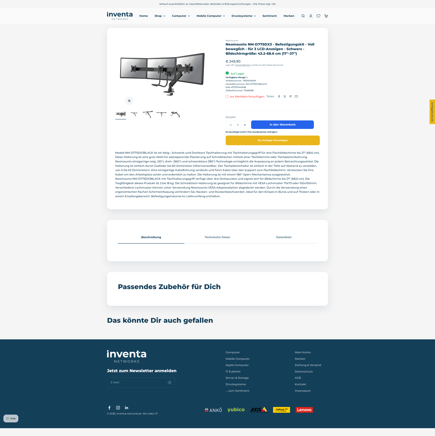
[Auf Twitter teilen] (285, 96)
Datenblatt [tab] (284, 237)
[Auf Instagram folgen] (118, 407)
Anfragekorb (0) (432, 111)
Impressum (303, 390)
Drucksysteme (242, 15)
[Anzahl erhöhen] (245, 125)
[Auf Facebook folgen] (109, 407)
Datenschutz (304, 371)
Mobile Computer (209, 15)
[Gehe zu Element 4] (161, 114)
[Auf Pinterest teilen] (290, 96)
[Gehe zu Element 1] (120, 114)
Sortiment (270, 15)
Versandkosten (242, 65)
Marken (289, 15)
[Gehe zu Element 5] (175, 114)
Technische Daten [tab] (217, 237)
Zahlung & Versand (308, 365)
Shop (158, 15)
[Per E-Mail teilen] (296, 96)
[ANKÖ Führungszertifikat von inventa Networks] (213, 410)
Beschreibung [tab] (151, 237)
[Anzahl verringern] (231, 125)
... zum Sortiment (237, 390)
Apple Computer (237, 365)
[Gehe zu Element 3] (147, 114)
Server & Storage (237, 377)
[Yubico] (236, 410)
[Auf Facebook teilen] (279, 96)
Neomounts (232, 40)
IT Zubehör (233, 371)
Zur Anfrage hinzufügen (273, 140)
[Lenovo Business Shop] (304, 410)
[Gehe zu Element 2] (134, 114)
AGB (298, 377)
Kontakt (300, 384)
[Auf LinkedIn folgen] (126, 407)
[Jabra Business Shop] (281, 410)
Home (143, 15)
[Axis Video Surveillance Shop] (258, 410)
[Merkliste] (318, 16)
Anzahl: (231, 117)
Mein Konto (303, 352)
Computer (179, 15)
